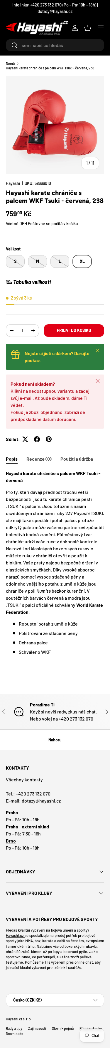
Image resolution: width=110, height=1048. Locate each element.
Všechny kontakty (24, 779)
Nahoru (55, 739)
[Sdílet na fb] (37, 439)
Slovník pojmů (63, 1028)
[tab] (12, 458)
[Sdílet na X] (25, 439)
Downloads (14, 1034)
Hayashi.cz (15, 935)
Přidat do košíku (74, 330)
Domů (10, 63)
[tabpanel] (55, 563)
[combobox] (55, 45)
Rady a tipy (14, 1028)
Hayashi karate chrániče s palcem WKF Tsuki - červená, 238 (50, 68)
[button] (87, 27)
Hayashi (13, 183)
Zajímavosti (37, 1028)
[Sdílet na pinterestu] (49, 439)
